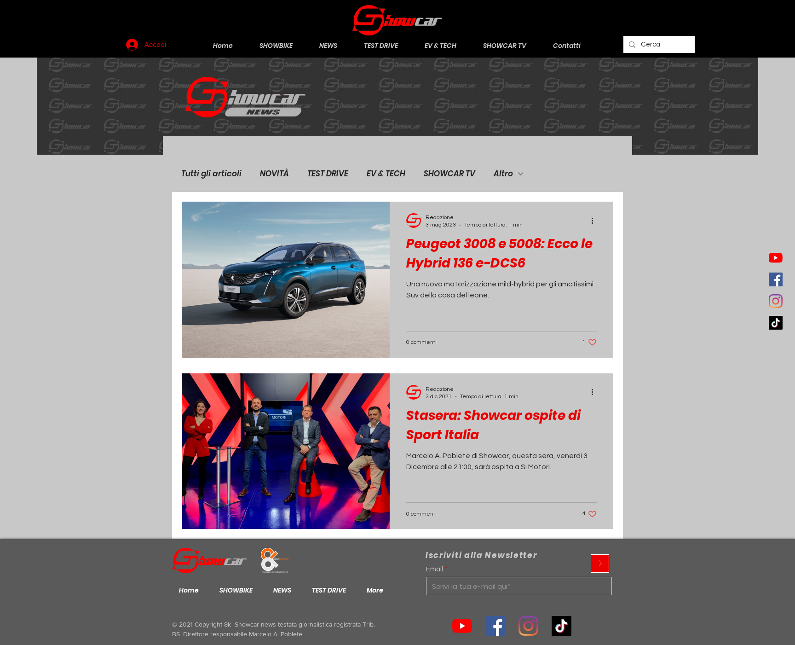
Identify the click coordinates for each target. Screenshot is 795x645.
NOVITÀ (274, 174)
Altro (503, 174)
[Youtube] (776, 258)
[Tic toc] (776, 323)
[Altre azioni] (595, 220)
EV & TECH (386, 174)
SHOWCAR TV (449, 174)
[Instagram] (776, 301)
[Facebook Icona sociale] (776, 279)
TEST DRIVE (327, 174)
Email (434, 569)
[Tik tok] (561, 626)
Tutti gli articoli (211, 174)
